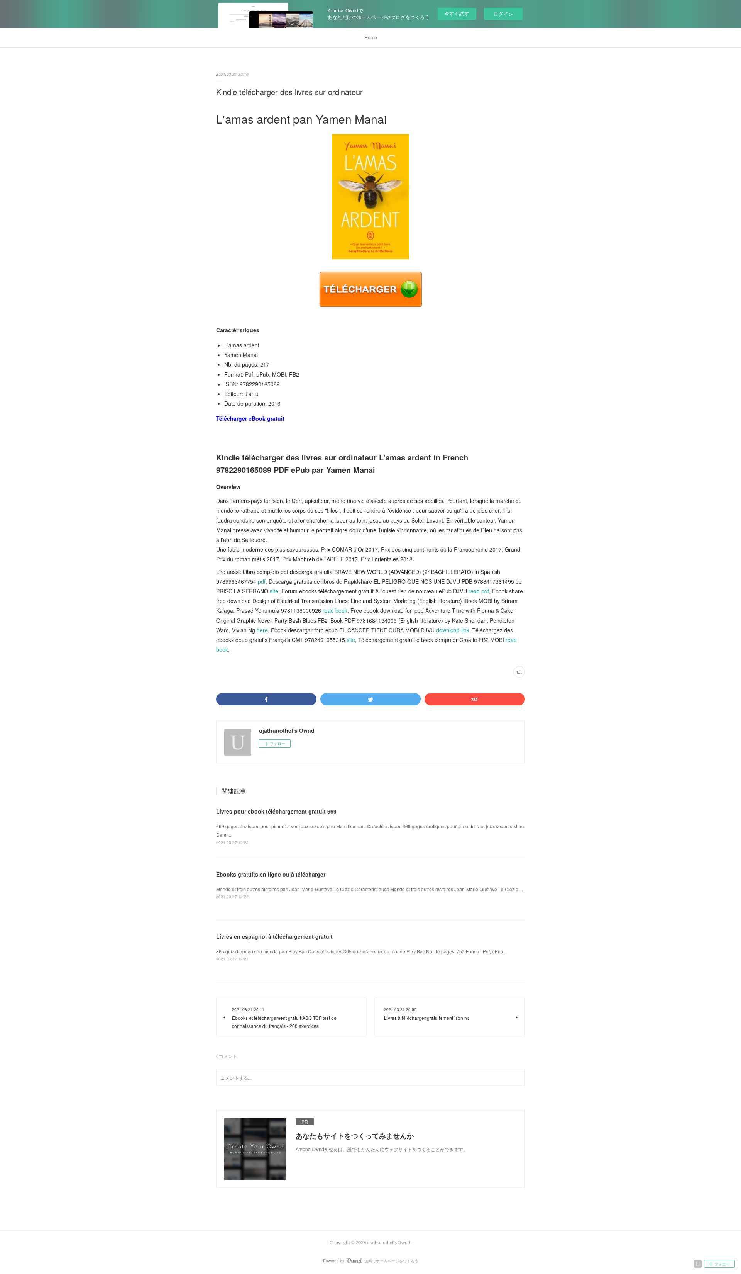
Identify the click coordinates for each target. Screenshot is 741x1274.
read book (335, 610)
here (262, 630)
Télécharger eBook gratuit (250, 418)
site (274, 591)
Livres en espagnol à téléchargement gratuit (274, 936)
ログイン (503, 13)
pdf (262, 581)
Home (370, 37)
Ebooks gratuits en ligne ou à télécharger (270, 874)
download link (452, 630)
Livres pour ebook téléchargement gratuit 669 (276, 811)
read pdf (479, 591)
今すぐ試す (456, 13)
